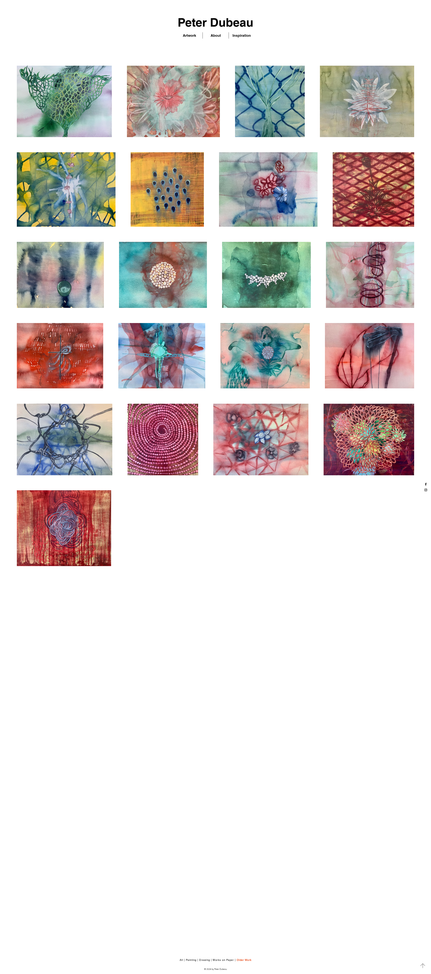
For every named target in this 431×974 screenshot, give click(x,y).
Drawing (204, 960)
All (181, 960)
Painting (191, 960)
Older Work (244, 960)
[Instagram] (426, 490)
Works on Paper (223, 960)
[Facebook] (426, 484)
